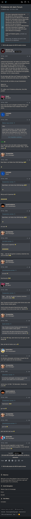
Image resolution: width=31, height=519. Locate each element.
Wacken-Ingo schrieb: (7, 123)
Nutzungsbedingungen (12, 511)
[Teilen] (27, 56)
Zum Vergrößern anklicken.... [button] (15, 137)
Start (14, 514)
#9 (29, 290)
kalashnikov (9, 349)
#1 (29, 56)
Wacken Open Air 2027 (7, 509)
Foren (2, 492)
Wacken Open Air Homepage (8, 489)
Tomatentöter (9, 153)
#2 (29, 102)
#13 (29, 397)
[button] (2, 2)
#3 (29, 119)
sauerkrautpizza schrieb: (8, 270)
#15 (29, 443)
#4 (29, 160)
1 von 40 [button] (10, 453)
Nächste (16, 453)
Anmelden (3, 501)
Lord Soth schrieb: (7, 241)
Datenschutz (22, 511)
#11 (29, 356)
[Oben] (17, 514)
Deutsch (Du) (19, 509)
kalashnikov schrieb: (7, 374)
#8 (29, 267)
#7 (29, 238)
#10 (29, 320)
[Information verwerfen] (28, 14)
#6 (29, 211)
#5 (29, 178)
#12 (29, 371)
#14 (29, 420)
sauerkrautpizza (10, 204)
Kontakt (3, 495)
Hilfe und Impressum (6, 514)
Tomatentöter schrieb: (8, 182)
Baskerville (9, 436)
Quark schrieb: (6, 324)
